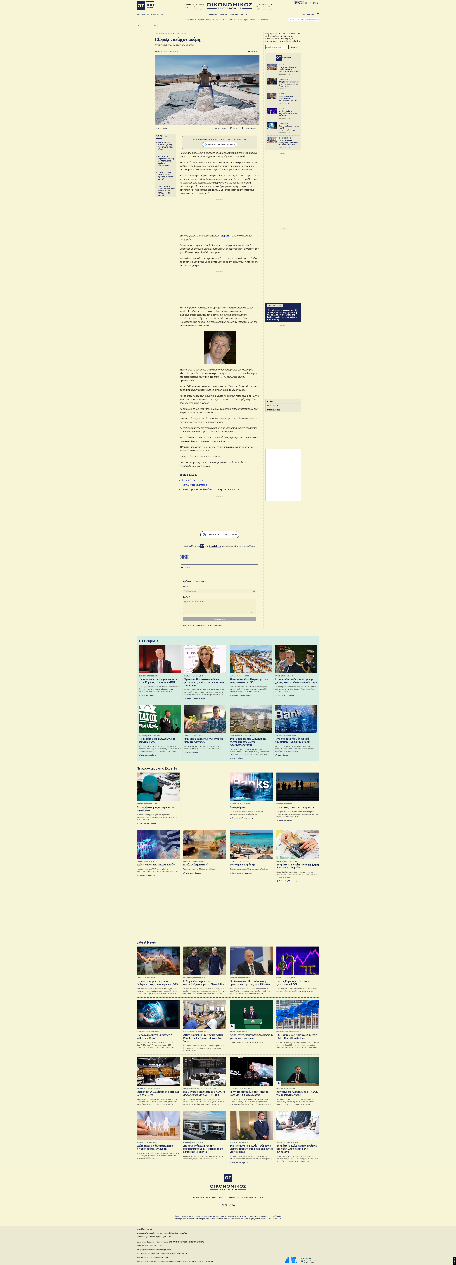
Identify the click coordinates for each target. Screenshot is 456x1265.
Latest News (146, 942)
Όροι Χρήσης (200, 625)
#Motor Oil (191, 19)
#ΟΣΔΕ (225, 19)
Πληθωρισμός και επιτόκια (194, 484)
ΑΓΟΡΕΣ (270, 401)
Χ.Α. (138, 25)
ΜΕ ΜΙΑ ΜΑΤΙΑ (272, 405)
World (243, 14)
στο (213, 546)
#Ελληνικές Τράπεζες (259, 19)
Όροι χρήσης (211, 1197)
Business (223, 14)
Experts (167, 33)
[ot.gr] (229, 9)
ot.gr (156, 33)
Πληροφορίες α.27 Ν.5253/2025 (250, 1197)
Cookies (231, 1197)
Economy (234, 14)
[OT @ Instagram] (314, 3)
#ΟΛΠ (218, 19)
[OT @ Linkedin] (318, 3)
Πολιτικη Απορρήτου (217, 625)
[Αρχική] (145, 5)
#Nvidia (233, 19)
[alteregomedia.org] (291, 1262)
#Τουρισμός (243, 19)
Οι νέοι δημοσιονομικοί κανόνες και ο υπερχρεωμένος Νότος (211, 489)
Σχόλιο (186, 597)
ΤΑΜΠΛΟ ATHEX (273, 410)
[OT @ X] (310, 3)
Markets (213, 14)
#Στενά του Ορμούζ (206, 19)
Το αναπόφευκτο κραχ (192, 480)
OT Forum (299, 3)
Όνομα (185, 586)
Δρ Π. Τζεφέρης (161, 128)
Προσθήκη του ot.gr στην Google (221, 144)
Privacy (222, 1197)
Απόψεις (161, 33)
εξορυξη (184, 557)
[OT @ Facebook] (306, 3)
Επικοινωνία (198, 1197)
